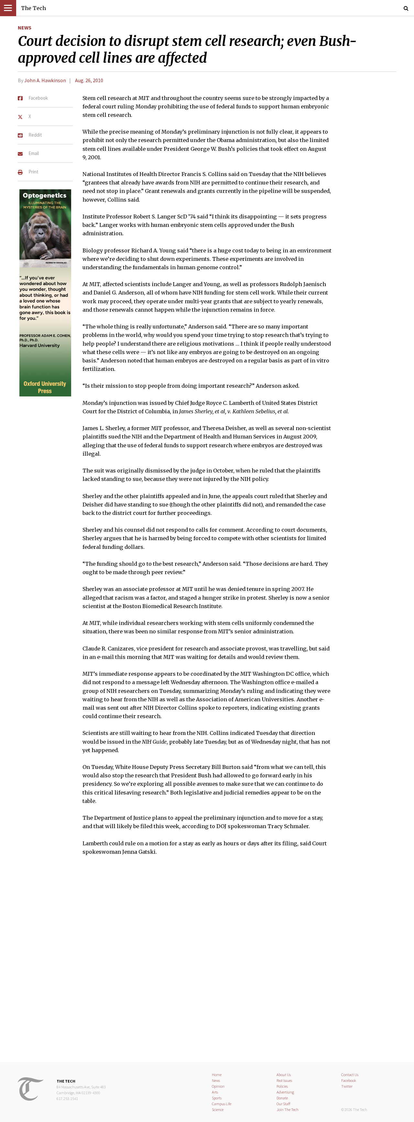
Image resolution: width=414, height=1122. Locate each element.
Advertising (285, 1092)
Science (217, 1109)
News (24, 27)
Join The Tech (288, 1109)
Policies (282, 1086)
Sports (217, 1097)
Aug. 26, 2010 (89, 80)
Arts (215, 1092)
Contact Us (349, 1074)
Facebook (348, 1080)
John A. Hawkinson (45, 80)
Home (217, 1074)
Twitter (347, 1086)
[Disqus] (207, 963)
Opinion (218, 1086)
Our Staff (283, 1103)
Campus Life (221, 1103)
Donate (282, 1097)
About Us (284, 1074)
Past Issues (284, 1080)
